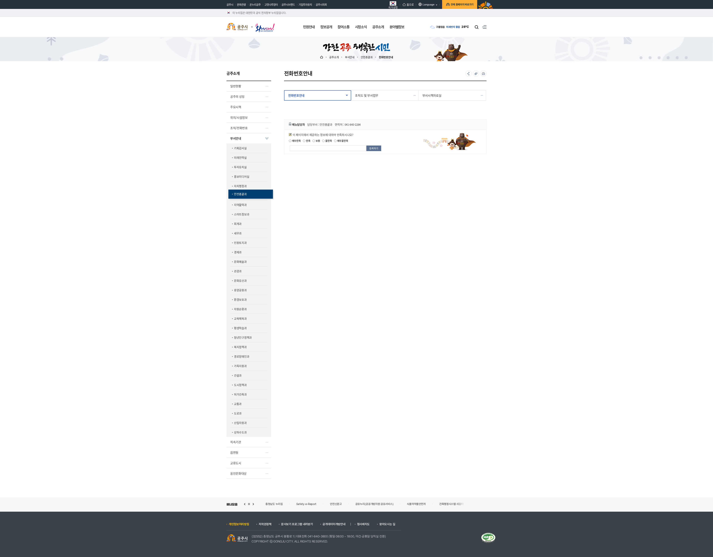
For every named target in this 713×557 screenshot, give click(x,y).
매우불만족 (342, 140)
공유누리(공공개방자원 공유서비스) (344, 504)
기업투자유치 (305, 4)
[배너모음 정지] (249, 504)
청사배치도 (363, 524)
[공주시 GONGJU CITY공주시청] (237, 27)
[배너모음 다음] (253, 504)
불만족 (328, 140)
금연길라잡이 (453, 504)
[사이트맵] (484, 27)
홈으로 (410, 4)
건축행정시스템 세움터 (420, 504)
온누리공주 (255, 4)
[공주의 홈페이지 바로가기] (252, 23)
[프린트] (483, 73)
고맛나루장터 (271, 4)
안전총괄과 (367, 57)
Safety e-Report (276, 504)
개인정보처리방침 (239, 524)
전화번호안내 (386, 57)
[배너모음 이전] (244, 504)
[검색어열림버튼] (476, 27)
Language (428, 4)
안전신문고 (305, 504)
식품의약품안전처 (385, 504)
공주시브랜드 (288, 4)
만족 (307, 140)
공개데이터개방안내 (334, 524)
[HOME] (321, 57)
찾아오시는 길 (387, 524)
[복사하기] (476, 73)
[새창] (265, 24)
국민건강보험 (481, 504)
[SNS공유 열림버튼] (468, 73)
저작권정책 (265, 524)
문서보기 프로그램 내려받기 (297, 524)
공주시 (230, 4)
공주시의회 (321, 4)
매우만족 (296, 140)
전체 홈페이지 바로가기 (462, 4)
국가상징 (393, 7)
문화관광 (241, 4)
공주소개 (334, 57)
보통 (317, 140)
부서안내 (349, 57)
